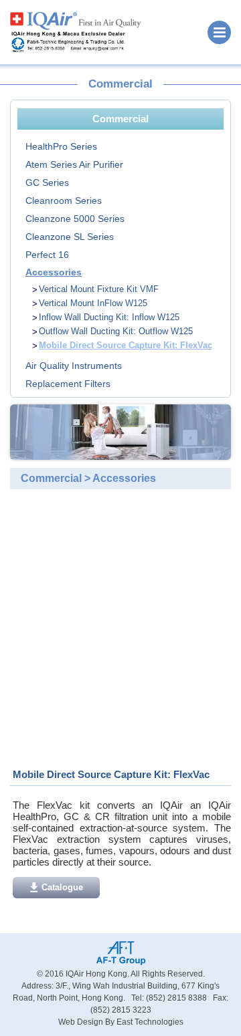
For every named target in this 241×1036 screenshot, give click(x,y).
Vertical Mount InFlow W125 (93, 303)
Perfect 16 (47, 254)
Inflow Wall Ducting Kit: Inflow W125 (109, 317)
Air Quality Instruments (73, 365)
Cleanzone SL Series (69, 236)
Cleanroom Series (63, 200)
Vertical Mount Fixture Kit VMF (99, 289)
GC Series (47, 182)
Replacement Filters (67, 383)
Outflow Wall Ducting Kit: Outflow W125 (116, 331)
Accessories (53, 272)
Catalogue (62, 887)
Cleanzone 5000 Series (75, 218)
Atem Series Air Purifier (74, 164)
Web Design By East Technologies (120, 1022)
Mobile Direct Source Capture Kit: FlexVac (125, 345)
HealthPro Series (61, 146)
